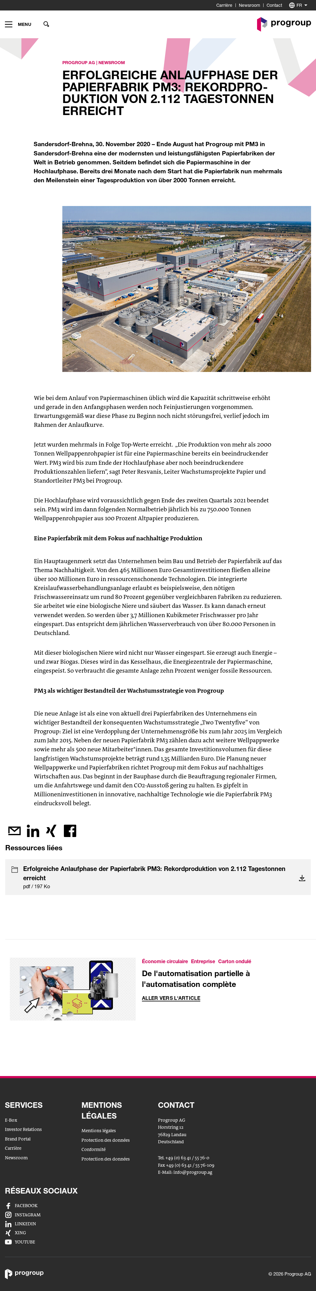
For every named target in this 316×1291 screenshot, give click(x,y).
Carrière (224, 5)
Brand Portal (18, 1139)
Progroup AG (78, 62)
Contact (274, 5)
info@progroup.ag (192, 1172)
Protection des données (105, 1140)
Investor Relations (23, 1129)
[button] (18, 24)
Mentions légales (98, 1131)
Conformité (93, 1150)
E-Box (11, 1120)
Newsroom (249, 5)
